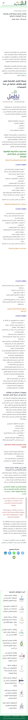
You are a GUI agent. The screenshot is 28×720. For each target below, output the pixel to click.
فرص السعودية (22, 73)
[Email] (14, 557)
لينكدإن (6, 540)
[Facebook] (18, 553)
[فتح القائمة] (4, 3)
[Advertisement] (14, 37)
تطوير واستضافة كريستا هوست (9, 718)
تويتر (17, 540)
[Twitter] (22, 553)
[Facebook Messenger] (9, 553)
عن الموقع (23, 716)
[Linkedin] (5, 553)
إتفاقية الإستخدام (15, 716)
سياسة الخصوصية (6, 716)
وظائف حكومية (15, 19)
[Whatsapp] (14, 553)
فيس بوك (17, 542)
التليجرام (4, 542)
